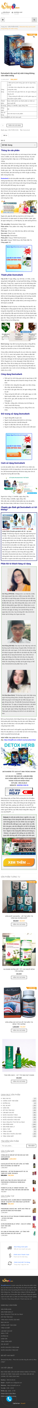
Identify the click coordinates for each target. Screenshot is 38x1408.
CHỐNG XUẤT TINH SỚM (10, 1101)
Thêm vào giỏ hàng (14, 125)
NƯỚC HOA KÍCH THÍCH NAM (12, 1117)
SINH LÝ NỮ (6, 1129)
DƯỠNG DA (6, 1103)
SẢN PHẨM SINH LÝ (9, 1126)
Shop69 (23, 1403)
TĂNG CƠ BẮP (7, 1131)
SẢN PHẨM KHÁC (13, 26)
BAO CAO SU (7, 1098)
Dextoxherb (26, 130)
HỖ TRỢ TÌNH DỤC (8, 1110)
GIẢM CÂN (6, 1108)
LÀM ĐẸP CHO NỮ (8, 1112)
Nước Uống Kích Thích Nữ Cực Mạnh (14, 1122)
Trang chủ (4, 26)
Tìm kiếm (31, 1146)
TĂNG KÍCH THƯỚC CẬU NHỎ (12, 1134)
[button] (34, 36)
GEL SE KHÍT (7, 1105)
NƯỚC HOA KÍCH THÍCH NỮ (11, 1119)
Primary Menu (3, 19)
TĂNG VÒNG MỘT (8, 1136)
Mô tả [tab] (5, 135)
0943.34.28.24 (6, 13)
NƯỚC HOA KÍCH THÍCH (10, 1115)
